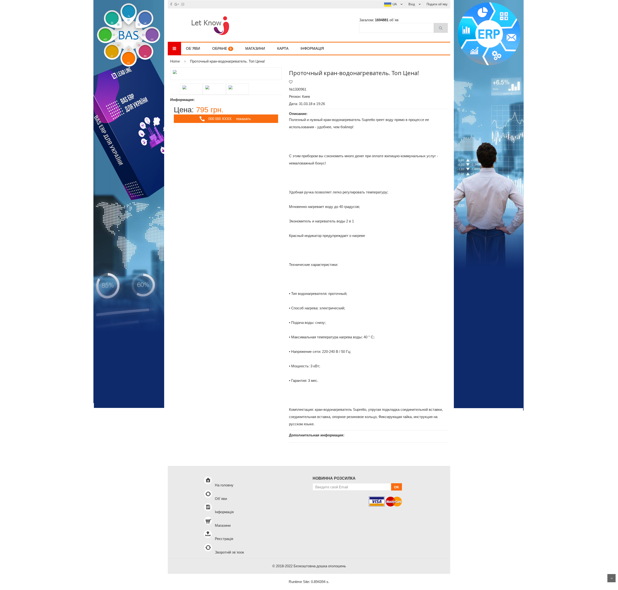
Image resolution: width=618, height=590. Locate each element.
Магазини (255, 48)
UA (395, 4)
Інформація (312, 48)
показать (243, 119)
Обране (222, 48)
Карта (282, 48)
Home (175, 61)
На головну (224, 485)
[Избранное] (291, 82)
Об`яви (193, 48)
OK (396, 487)
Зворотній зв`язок (229, 552)
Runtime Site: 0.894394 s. (309, 582)
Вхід (411, 4)
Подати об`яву (437, 4)
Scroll (611, 578)
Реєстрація (224, 539)
